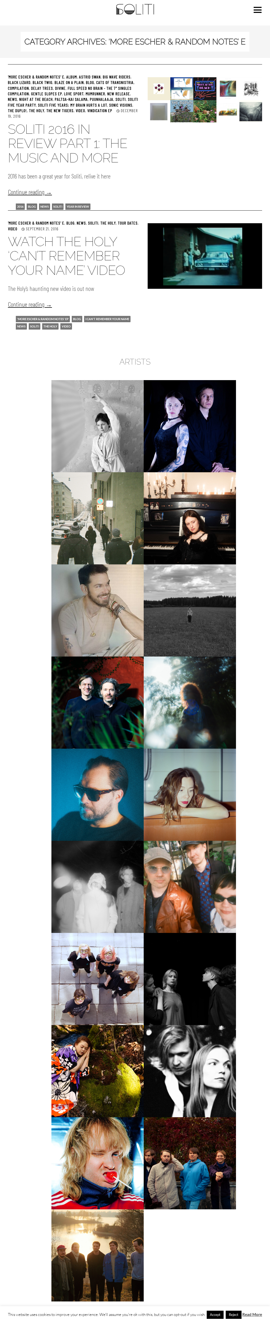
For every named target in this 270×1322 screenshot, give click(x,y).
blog (32, 206)
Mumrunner (95, 93)
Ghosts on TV (98, 518)
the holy (50, 326)
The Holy (36, 110)
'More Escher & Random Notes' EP (43, 319)
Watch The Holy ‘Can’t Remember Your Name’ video (66, 256)
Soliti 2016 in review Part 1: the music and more (67, 143)
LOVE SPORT (74, 93)
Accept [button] (215, 1315)
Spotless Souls (189, 979)
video (80, 110)
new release (118, 93)
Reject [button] (233, 1315)
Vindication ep (99, 110)
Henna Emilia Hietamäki (190, 518)
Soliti (120, 99)
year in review (78, 206)
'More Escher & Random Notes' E (36, 76)
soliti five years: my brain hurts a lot (72, 104)
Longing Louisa (190, 794)
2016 (20, 206)
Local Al (97, 794)
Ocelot (97, 887)
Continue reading (30, 192)
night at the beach (36, 99)
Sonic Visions (120, 104)
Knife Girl (190, 702)
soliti (57, 206)
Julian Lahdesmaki (97, 610)
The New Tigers (60, 110)
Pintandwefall (97, 979)
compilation (18, 88)
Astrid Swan (90, 76)
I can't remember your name (107, 319)
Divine (60, 88)
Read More (252, 1314)
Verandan (97, 1255)
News (12, 99)
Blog (90, 82)
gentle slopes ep (46, 93)
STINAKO (97, 1071)
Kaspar (97, 702)
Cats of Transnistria (115, 82)
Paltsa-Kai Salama (71, 99)
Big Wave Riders (117, 76)
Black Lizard (19, 82)
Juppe (190, 610)
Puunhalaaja (101, 99)
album (71, 76)
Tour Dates (128, 222)
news (44, 206)
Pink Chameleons (190, 887)
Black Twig (42, 82)
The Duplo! (17, 110)
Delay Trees (42, 88)
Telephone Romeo (98, 1163)
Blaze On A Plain (69, 82)
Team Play (190, 1071)
